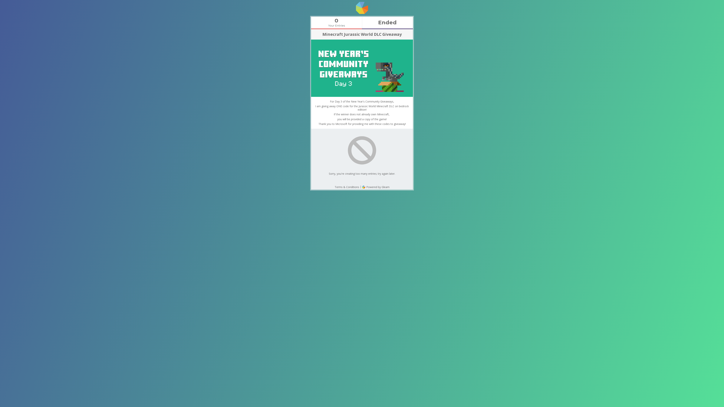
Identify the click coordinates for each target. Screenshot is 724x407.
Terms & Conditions (347, 187)
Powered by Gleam (378, 187)
